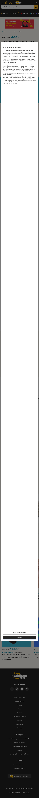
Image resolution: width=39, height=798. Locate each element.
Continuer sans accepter (30, 44)
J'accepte (19, 637)
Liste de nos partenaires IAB (10, 83)
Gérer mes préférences (19, 632)
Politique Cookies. (28, 70)
